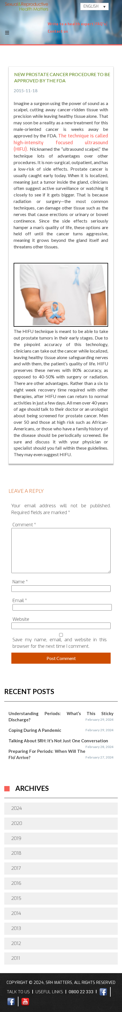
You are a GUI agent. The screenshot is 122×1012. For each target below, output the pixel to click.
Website (20, 619)
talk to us (18, 992)
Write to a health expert (70, 24)
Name (20, 582)
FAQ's (100, 24)
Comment (24, 525)
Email (19, 601)
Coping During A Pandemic (35, 730)
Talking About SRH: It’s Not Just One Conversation (58, 740)
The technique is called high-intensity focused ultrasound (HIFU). (61, 142)
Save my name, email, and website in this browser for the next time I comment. (59, 643)
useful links (49, 992)
